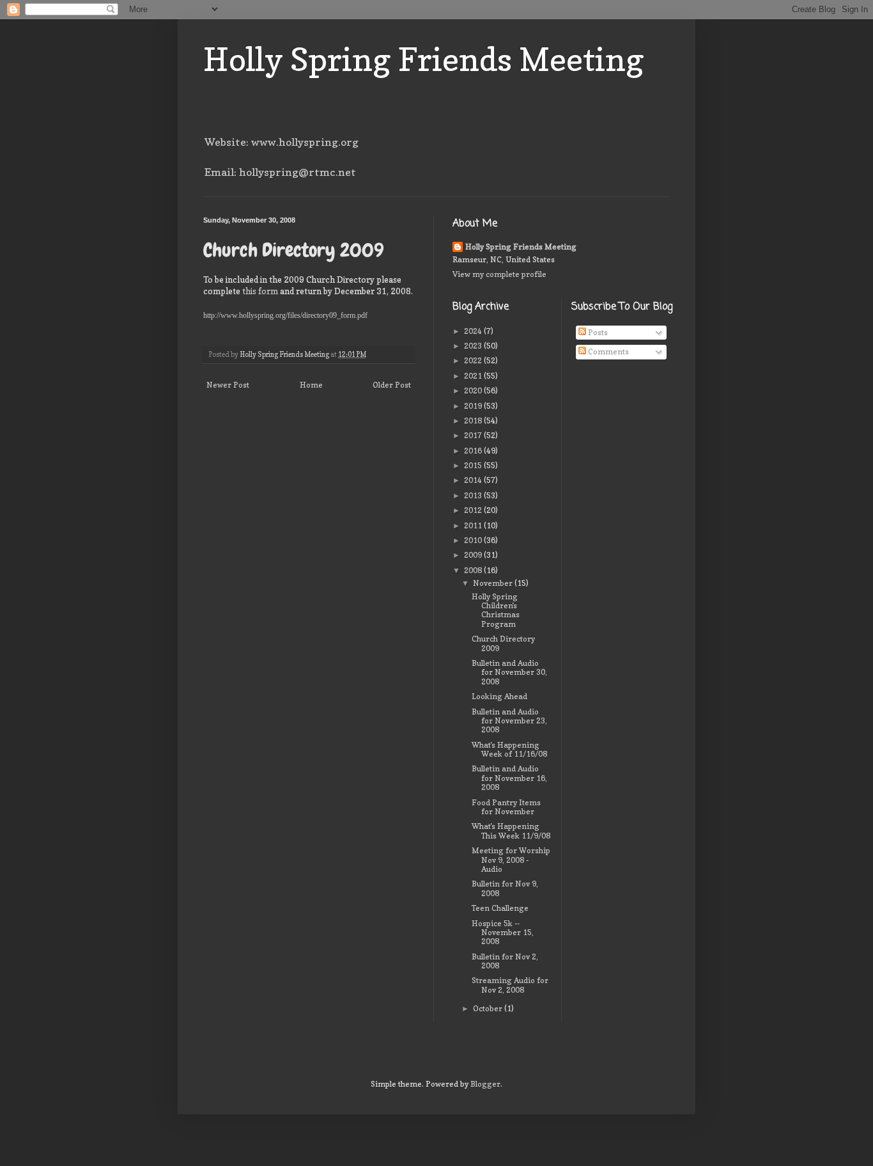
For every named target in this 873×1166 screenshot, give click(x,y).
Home (311, 385)
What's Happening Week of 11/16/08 (509, 749)
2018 (474, 420)
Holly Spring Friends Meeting (423, 59)
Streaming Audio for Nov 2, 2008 (510, 984)
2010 (474, 540)
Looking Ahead (499, 696)
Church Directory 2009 (503, 643)
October (488, 1008)
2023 (474, 346)
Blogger (485, 1084)
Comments (607, 351)
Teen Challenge (500, 908)
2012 (474, 510)
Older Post (392, 385)
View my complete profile (499, 274)
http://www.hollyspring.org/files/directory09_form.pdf (285, 315)
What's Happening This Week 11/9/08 (511, 830)
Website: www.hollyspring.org (282, 142)
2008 (474, 570)
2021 (474, 376)
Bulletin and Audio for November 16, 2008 (509, 778)
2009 (474, 555)
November (493, 583)
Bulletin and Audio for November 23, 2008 (509, 721)
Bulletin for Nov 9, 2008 (505, 888)
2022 (474, 360)
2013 (474, 495)
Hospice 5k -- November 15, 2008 (503, 932)
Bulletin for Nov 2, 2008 (505, 961)
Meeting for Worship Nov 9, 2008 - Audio (511, 860)
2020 (474, 390)
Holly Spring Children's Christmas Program (496, 610)
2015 (474, 465)
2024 (474, 331)
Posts (597, 332)
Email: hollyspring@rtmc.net (280, 172)
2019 (474, 406)
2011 (474, 525)
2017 (474, 435)
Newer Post (227, 385)
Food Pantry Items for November (506, 807)
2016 (474, 450)
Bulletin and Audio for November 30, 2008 (509, 672)
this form (261, 291)
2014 (474, 480)
